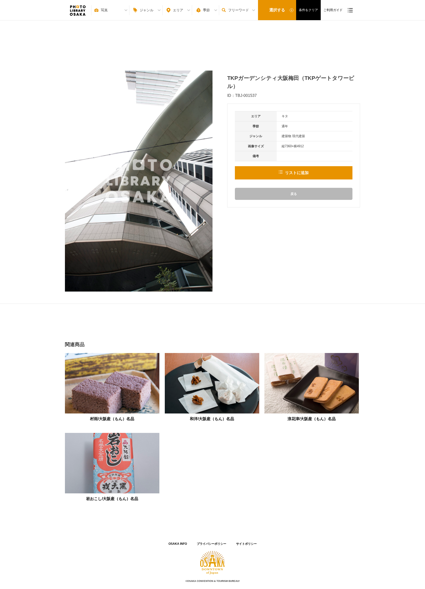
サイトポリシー (246, 543)
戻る (293, 194)
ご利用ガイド (333, 10)
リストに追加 (297, 173)
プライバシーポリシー (211, 543)
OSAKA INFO (177, 543)
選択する (277, 10)
